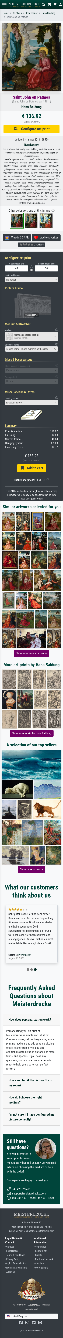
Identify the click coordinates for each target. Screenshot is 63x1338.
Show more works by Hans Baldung (31, 733)
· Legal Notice (12, 1250)
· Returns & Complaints (16, 1267)
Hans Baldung (48, 13)
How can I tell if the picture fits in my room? (30, 1082)
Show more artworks (31, 869)
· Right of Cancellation (15, 1263)
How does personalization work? (30, 1019)
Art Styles (17, 13)
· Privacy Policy (12, 1259)
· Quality (38, 1255)
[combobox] (31, 279)
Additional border (12, 275)
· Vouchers (39, 1263)
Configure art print (34, 129)
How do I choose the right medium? (25, 1099)
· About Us (10, 1271)
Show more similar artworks (31, 653)
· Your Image (40, 1246)
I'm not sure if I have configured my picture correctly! (31, 1117)
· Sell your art (40, 1250)
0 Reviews (38, 244)
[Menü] (4, 4)
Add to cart (33, 468)
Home (6, 13)
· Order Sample (41, 1267)
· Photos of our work (43, 1259)
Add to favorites (48, 237)
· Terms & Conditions (15, 1255)
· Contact (9, 1246)
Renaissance (32, 13)
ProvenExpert (24, 954)
